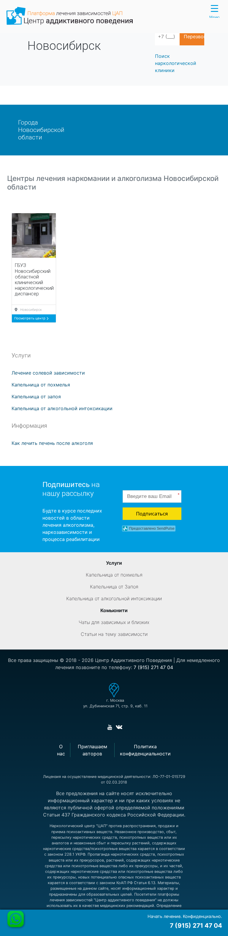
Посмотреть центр (30, 318)
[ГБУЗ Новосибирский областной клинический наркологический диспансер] (34, 235)
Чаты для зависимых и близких (114, 622)
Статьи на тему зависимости (114, 634)
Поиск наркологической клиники (175, 63)
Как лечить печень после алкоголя (52, 443)
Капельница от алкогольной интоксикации (62, 408)
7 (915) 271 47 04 (153, 667)
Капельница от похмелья (41, 385)
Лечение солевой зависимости (48, 373)
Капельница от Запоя (114, 587)
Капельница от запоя (36, 396)
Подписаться (152, 513)
